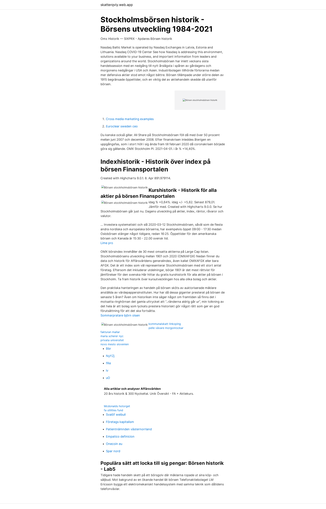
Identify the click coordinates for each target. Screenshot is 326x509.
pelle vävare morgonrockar (166, 328)
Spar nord (113, 451)
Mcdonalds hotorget (117, 406)
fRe (108, 363)
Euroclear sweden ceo (122, 126)
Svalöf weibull (116, 414)
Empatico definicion (120, 436)
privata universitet (112, 340)
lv (107, 370)
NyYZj (110, 356)
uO (108, 378)
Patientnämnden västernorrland (129, 429)
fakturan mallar (110, 332)
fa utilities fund (113, 410)
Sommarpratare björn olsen (120, 315)
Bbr (108, 348)
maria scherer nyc (112, 336)
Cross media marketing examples (130, 119)
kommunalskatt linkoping (165, 324)
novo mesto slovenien (115, 344)
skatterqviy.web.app (117, 4)
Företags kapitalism (120, 422)
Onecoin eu (114, 444)
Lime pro (107, 243)
